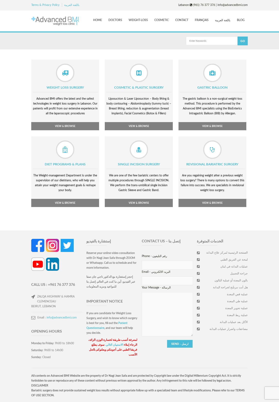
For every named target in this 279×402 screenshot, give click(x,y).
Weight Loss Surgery (65, 87)
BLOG (240, 20)
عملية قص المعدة (237, 294)
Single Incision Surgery (139, 164)
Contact (181, 20)
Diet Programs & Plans (65, 164)
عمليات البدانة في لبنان (234, 266)
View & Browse (65, 126)
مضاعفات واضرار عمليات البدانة (229, 329)
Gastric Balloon (212, 87)
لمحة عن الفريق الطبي (234, 259)
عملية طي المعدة (237, 301)
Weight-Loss (138, 20)
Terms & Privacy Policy (45, 5)
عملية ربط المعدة (237, 315)
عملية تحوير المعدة (236, 308)
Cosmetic (161, 20)
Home (97, 20)
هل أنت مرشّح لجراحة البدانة (230, 287)
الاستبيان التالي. (114, 344)
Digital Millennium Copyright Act (205, 375)
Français (202, 20)
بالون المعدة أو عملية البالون (231, 280)
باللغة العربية (71, 5)
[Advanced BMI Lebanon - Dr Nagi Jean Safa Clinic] (55, 21)
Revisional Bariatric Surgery (212, 164)
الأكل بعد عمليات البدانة (234, 322)
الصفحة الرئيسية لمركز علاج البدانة (227, 252)
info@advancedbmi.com (62, 317)
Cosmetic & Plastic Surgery (139, 87)
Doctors (115, 20)
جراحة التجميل (239, 273)
